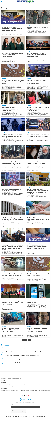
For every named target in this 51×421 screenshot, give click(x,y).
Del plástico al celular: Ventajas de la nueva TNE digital (37, 301)
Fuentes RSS (37, 374)
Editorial (20, 3)
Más (45, 3)
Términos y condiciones (27, 374)
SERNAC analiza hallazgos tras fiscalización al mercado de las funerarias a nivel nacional (12, 28)
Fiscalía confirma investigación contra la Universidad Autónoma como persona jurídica (12, 109)
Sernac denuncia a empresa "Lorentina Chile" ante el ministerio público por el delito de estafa (37, 246)
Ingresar (44, 374)
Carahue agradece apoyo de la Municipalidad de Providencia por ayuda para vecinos (11, 329)
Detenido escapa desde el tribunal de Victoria (38, 27)
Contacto (41, 3)
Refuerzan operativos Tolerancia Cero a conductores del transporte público (38, 135)
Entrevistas (26, 3)
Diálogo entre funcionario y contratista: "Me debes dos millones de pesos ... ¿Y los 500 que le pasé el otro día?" (37, 191)
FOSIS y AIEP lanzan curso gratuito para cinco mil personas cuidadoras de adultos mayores (38, 219)
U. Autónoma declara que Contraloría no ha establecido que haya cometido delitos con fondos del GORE (12, 219)
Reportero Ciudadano (34, 3)
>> (29, 339)
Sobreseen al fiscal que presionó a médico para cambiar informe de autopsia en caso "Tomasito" (37, 329)
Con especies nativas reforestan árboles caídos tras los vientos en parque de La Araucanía (11, 163)
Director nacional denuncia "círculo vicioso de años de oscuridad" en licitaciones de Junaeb (37, 82)
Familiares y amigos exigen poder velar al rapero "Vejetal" (11, 189)
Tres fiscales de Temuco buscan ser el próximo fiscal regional (38, 274)
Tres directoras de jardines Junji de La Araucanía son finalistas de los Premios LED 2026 (12, 54)
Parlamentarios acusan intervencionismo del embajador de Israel (17, 348)
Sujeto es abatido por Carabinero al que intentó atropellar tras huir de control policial (12, 275)
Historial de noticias (15, 374)
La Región (7, 3)
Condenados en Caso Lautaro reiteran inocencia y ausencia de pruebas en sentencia (12, 136)
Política (11, 3)
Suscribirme (25, 407)
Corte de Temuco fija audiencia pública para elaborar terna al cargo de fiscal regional (13, 82)
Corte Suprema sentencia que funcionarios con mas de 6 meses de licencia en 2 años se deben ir (23, 351)
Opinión (15, 3)
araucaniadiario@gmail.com (40, 416)
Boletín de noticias (25, 399)
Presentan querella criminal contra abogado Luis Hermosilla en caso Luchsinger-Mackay (37, 163)
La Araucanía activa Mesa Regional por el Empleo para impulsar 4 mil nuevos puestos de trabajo (13, 302)
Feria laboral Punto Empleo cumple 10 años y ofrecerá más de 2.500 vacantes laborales (38, 109)
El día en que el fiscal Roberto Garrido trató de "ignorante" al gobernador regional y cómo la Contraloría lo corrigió (12, 247)
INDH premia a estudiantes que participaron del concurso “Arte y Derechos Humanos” (36, 54)
